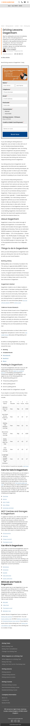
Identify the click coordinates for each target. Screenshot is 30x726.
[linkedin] (20, 54)
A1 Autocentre (7, 533)
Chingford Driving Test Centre (11, 621)
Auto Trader (6, 502)
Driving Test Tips (6, 662)
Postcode (6, 102)
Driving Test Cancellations (9, 649)
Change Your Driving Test (9, 651)
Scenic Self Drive (7, 578)
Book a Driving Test (7, 646)
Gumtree (5, 496)
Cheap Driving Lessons (8, 674)
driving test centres (6, 616)
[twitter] (15, 721)
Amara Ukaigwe (11, 49)
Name (5, 83)
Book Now (15, 134)
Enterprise (5, 570)
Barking (19, 619)
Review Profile (6, 703)
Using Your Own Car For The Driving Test (13, 664)
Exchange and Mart (8, 508)
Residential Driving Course (9, 690)
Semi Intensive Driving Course (10, 687)
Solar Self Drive (7, 575)
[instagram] (19, 721)
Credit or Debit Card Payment (13, 122)
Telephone (7, 89)
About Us (4, 698)
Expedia (5, 573)
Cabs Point (6, 605)
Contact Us (5, 700)
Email (5, 96)
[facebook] (15, 54)
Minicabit (5, 602)
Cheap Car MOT (7, 539)
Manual (7, 111)
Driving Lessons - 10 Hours (11, 117)
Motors (5, 499)
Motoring (5, 536)
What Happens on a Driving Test (11, 659)
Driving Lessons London (8, 677)
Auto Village (6, 505)
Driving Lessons (6, 672)
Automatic (8, 114)
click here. (26, 466)
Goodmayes (25, 619)
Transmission (8, 109)
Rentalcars (6, 567)
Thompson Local (7, 542)
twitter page (17, 303)
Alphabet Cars (7, 611)
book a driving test (6, 619)
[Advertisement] (15, 16)
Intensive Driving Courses (9, 685)
